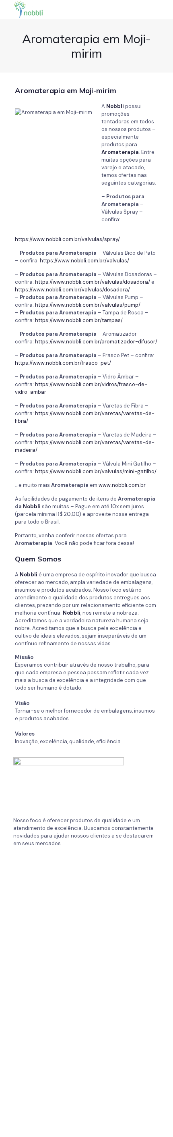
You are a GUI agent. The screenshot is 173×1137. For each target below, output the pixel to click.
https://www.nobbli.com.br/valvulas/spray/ (67, 239)
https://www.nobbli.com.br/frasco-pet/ (63, 363)
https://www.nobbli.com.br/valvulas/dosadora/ (92, 282)
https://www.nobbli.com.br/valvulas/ (84, 260)
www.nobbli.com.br (122, 485)
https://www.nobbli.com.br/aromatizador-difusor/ (96, 341)
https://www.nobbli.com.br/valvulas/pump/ (87, 304)
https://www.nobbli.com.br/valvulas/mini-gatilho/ (96, 471)
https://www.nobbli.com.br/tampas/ (79, 320)
